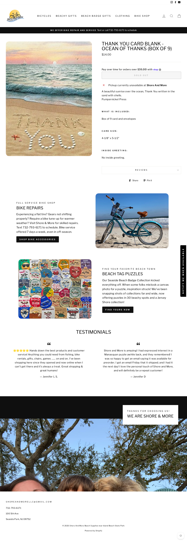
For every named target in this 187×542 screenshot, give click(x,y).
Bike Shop (142, 16)
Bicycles (44, 16)
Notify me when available (183, 271)
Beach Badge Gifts (96, 16)
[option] (93, 30)
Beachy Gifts (66, 16)
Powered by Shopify (93, 531)
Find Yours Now (117, 310)
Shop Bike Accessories (37, 239)
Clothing (122, 16)
